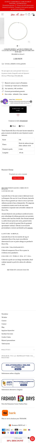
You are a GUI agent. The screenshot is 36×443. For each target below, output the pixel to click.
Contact (4, 324)
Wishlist (4, 317)
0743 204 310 (19, 76)
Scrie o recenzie (18, 178)
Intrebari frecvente (7, 334)
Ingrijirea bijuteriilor (8, 331)
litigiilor (17, 373)
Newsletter (5, 314)
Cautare (4, 321)
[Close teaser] (29, 438)
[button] (33, 14)
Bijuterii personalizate (8, 340)
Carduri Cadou (6, 337)
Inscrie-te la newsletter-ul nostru (17, 357)
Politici (6, 350)
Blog (3, 327)
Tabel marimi (6, 344)
